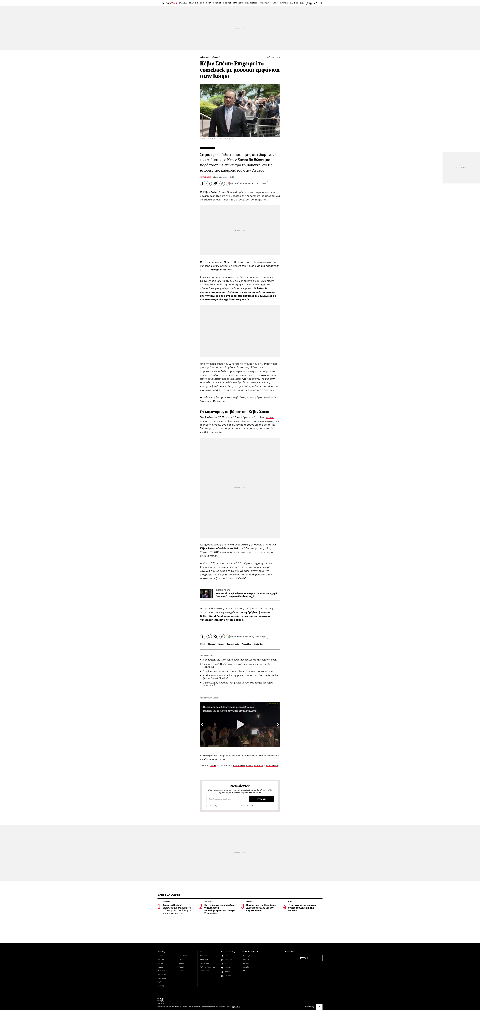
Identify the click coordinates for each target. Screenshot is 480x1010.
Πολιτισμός (162, 974)
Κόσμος (160, 963)
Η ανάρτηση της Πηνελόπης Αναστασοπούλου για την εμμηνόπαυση (239, 659)
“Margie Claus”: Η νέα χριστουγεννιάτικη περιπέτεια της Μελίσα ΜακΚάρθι (237, 665)
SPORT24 (245, 959)
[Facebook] (202, 183)
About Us (203, 956)
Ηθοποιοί (216, 57)
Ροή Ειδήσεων (183, 956)
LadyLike (245, 967)
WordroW (258, 765)
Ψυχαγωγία (162, 978)
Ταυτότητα (204, 959)
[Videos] (306, 3)
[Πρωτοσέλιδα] (302, 3)
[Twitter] (209, 183)
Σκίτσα (181, 959)
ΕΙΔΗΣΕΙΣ (294, 3)
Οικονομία (161, 971)
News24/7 (246, 956)
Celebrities (205, 57)
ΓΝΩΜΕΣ (227, 3)
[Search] (320, 3)
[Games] (315, 3)
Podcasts (181, 963)
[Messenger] (215, 183)
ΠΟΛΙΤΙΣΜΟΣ (251, 3)
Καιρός (284, 3)
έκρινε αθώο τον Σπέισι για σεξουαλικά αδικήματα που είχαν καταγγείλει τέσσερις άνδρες (239, 421)
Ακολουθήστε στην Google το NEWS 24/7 (220, 756)
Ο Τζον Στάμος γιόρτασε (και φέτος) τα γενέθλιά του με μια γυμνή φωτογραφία (237, 684)
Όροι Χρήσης (205, 963)
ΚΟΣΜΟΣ (217, 3)
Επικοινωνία (204, 971)
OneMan (245, 963)
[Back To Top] (319, 1007)
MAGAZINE (238, 3)
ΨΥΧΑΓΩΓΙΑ (265, 3)
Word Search (272, 765)
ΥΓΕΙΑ (276, 3)
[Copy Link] (222, 183)
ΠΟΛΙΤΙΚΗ (193, 3)
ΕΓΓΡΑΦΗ (304, 958)
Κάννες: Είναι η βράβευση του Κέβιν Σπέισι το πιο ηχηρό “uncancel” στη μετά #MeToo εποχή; (246, 595)
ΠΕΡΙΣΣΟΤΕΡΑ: (206, 655)
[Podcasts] (310, 3)
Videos (181, 967)
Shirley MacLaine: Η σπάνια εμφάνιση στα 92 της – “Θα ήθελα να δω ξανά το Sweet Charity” (240, 677)
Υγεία (160, 982)
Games (213, 765)
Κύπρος (221, 644)
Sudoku (249, 765)
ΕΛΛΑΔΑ (183, 3)
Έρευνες (161, 986)
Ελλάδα (160, 956)
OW (243, 971)
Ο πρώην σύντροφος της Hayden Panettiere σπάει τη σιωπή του (237, 671)
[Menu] (159, 3)
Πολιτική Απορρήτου (207, 967)
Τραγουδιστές (233, 644)
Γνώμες (160, 967)
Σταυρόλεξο (239, 765)
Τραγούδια (246, 644)
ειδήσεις (271, 756)
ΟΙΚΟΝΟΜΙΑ (205, 3)
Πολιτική (161, 959)
